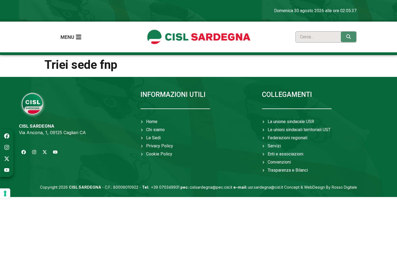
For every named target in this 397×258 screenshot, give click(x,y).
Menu (67, 37)
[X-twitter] (6, 158)
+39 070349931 (161, 187)
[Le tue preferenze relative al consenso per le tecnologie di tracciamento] (5, 193)
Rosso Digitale (344, 187)
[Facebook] (6, 136)
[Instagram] (6, 147)
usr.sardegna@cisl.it (258, 187)
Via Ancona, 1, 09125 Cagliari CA (52, 132)
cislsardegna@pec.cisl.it (206, 187)
